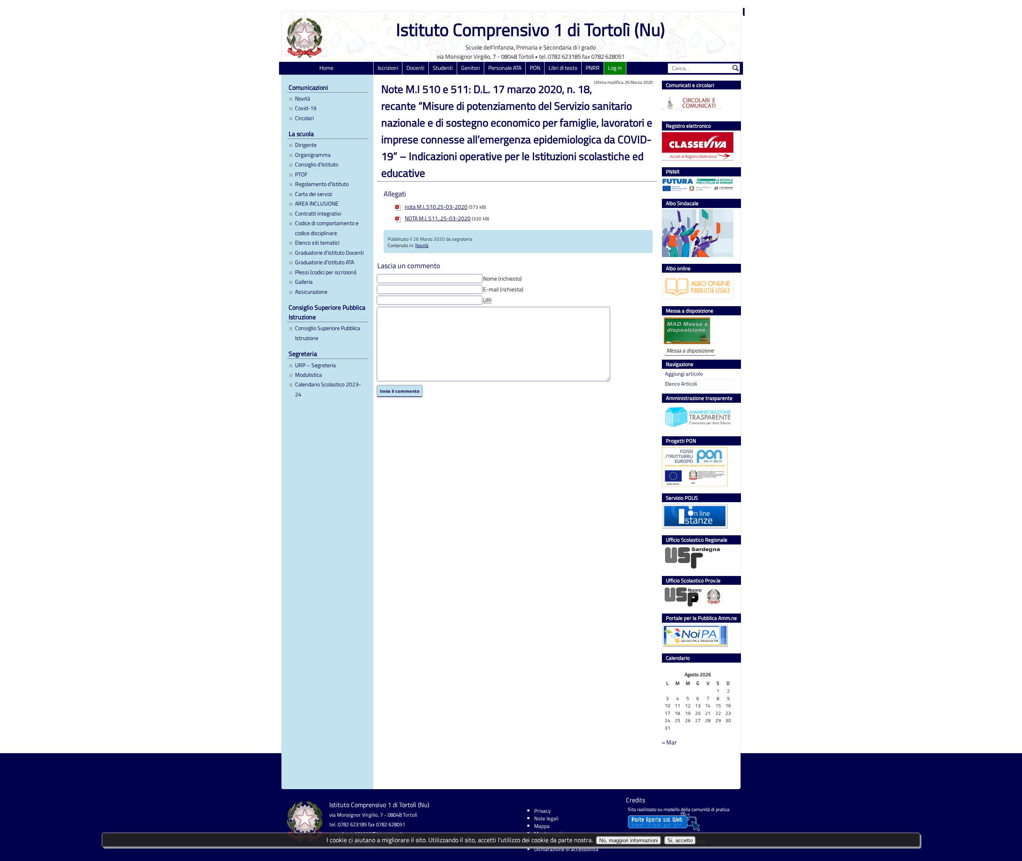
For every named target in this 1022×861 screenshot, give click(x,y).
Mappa (542, 826)
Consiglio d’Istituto (316, 164)
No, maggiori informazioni (628, 840)
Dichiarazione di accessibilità (566, 849)
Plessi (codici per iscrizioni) (326, 272)
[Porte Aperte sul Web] (664, 829)
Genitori (470, 67)
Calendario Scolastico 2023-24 (328, 389)
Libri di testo (563, 67)
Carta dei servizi (313, 194)
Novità (302, 98)
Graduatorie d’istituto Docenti (329, 252)
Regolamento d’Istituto (322, 184)
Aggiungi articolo (684, 374)
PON (535, 67)
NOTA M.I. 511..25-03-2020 (438, 218)
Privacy (542, 811)
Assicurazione (311, 291)
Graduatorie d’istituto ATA (324, 262)
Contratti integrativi (318, 213)
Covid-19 (306, 108)
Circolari (304, 118)
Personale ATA (504, 67)
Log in (615, 67)
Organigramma (313, 154)
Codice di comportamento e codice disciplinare (326, 228)
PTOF (301, 174)
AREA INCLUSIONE (317, 203)
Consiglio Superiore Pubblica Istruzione (327, 333)
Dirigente (306, 145)
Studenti (443, 67)
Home (326, 67)
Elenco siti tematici (317, 242)
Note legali (546, 818)
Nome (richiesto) (502, 278)
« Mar (669, 742)
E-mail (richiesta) (503, 289)
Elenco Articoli (681, 384)
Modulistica (308, 374)
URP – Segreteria (315, 365)
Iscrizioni (388, 67)
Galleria (304, 281)
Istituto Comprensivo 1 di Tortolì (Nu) (530, 29)
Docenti (415, 67)
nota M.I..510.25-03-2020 (436, 206)
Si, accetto (680, 840)
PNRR (593, 67)
